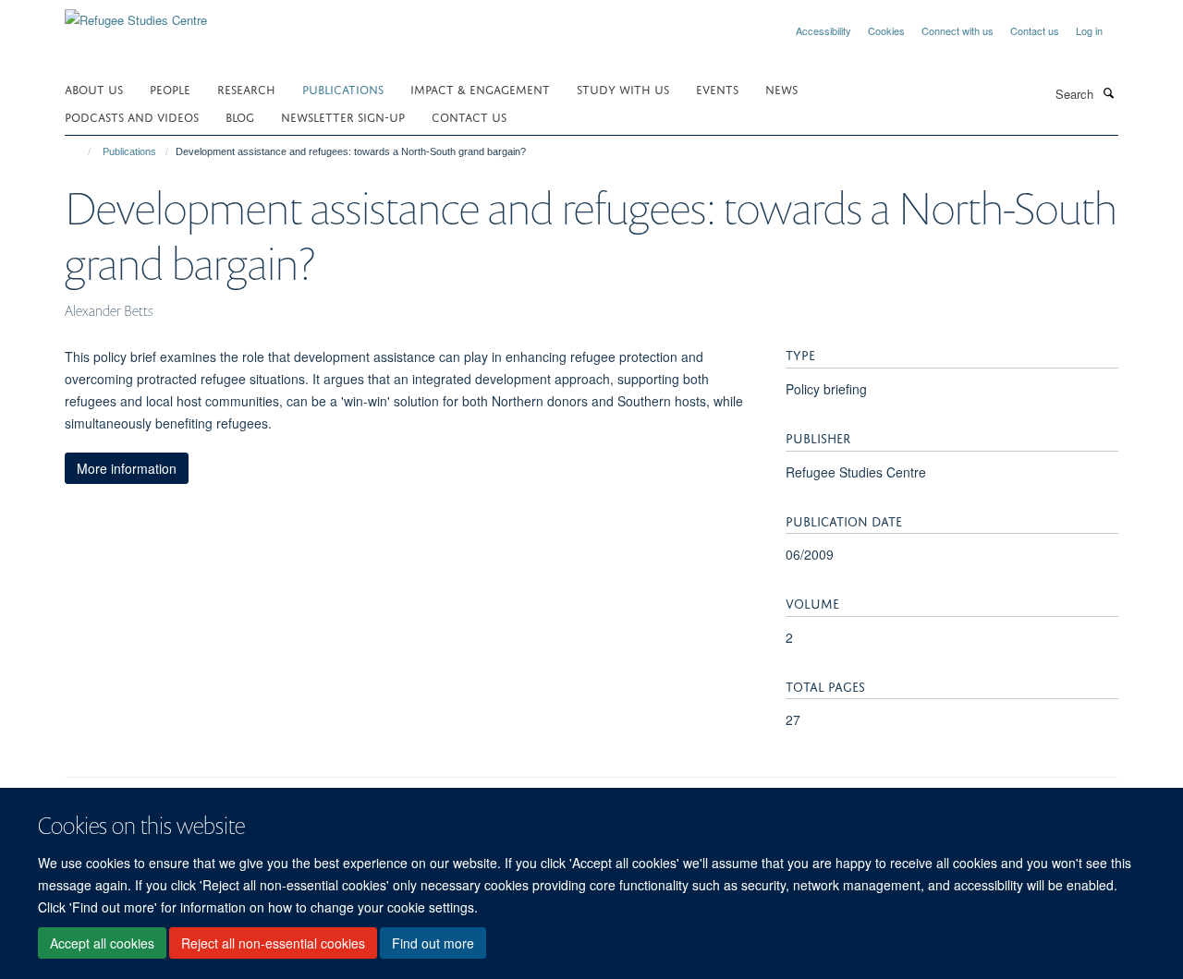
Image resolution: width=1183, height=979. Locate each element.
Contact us (1034, 30)
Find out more (433, 943)
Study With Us (623, 88)
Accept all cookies (102, 943)
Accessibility (823, 30)
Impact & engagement (480, 88)
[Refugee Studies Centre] (136, 13)
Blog (240, 116)
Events (717, 88)
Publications (343, 88)
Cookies (886, 30)
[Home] (81, 151)
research (246, 88)
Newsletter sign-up (343, 116)
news (781, 88)
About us (94, 88)
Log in (1089, 30)
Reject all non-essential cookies (273, 943)
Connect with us (957, 30)
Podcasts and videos (132, 116)
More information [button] (127, 468)
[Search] (1108, 92)
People (170, 88)
